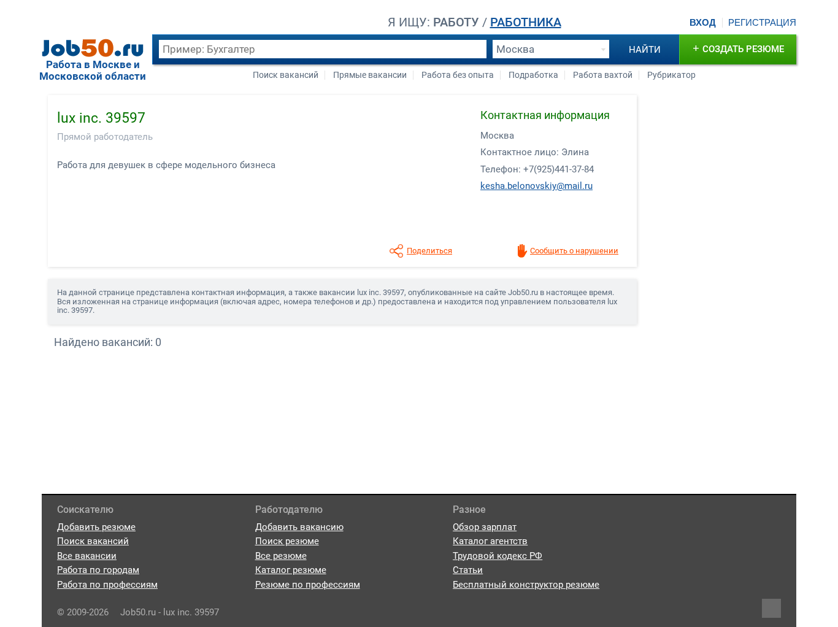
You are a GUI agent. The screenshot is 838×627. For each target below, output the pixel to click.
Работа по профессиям (107, 584)
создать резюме (738, 48)
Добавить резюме (96, 527)
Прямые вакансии (370, 75)
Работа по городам (98, 569)
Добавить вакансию (299, 527)
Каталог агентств (490, 541)
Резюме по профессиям (307, 584)
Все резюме (281, 555)
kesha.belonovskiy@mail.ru (536, 185)
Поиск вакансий (285, 75)
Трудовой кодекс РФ (497, 555)
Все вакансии (87, 555)
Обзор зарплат (485, 527)
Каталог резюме (290, 569)
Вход (703, 23)
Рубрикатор (671, 75)
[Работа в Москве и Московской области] (92, 48)
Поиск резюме (287, 541)
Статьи (468, 569)
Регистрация (762, 23)
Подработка (533, 75)
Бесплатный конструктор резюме (526, 584)
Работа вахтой (602, 75)
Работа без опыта (457, 75)
